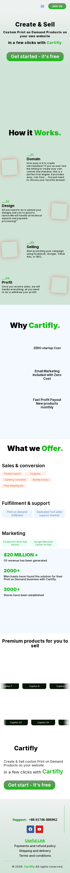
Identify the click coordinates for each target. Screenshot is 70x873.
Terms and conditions (35, 855)
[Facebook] (30, 829)
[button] (42, 6)
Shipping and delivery (35, 851)
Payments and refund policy (35, 846)
